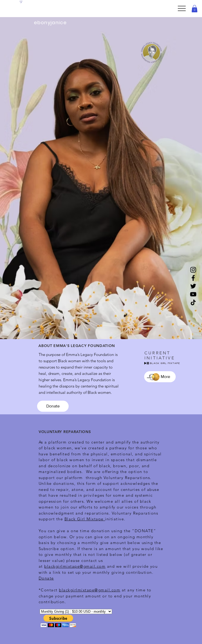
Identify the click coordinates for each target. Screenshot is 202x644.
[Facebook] (193, 278)
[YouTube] (193, 294)
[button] (194, 8)
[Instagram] (193, 270)
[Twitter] (193, 286)
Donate (46, 578)
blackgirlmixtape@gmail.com (74, 566)
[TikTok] (193, 302)
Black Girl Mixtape (84, 518)
